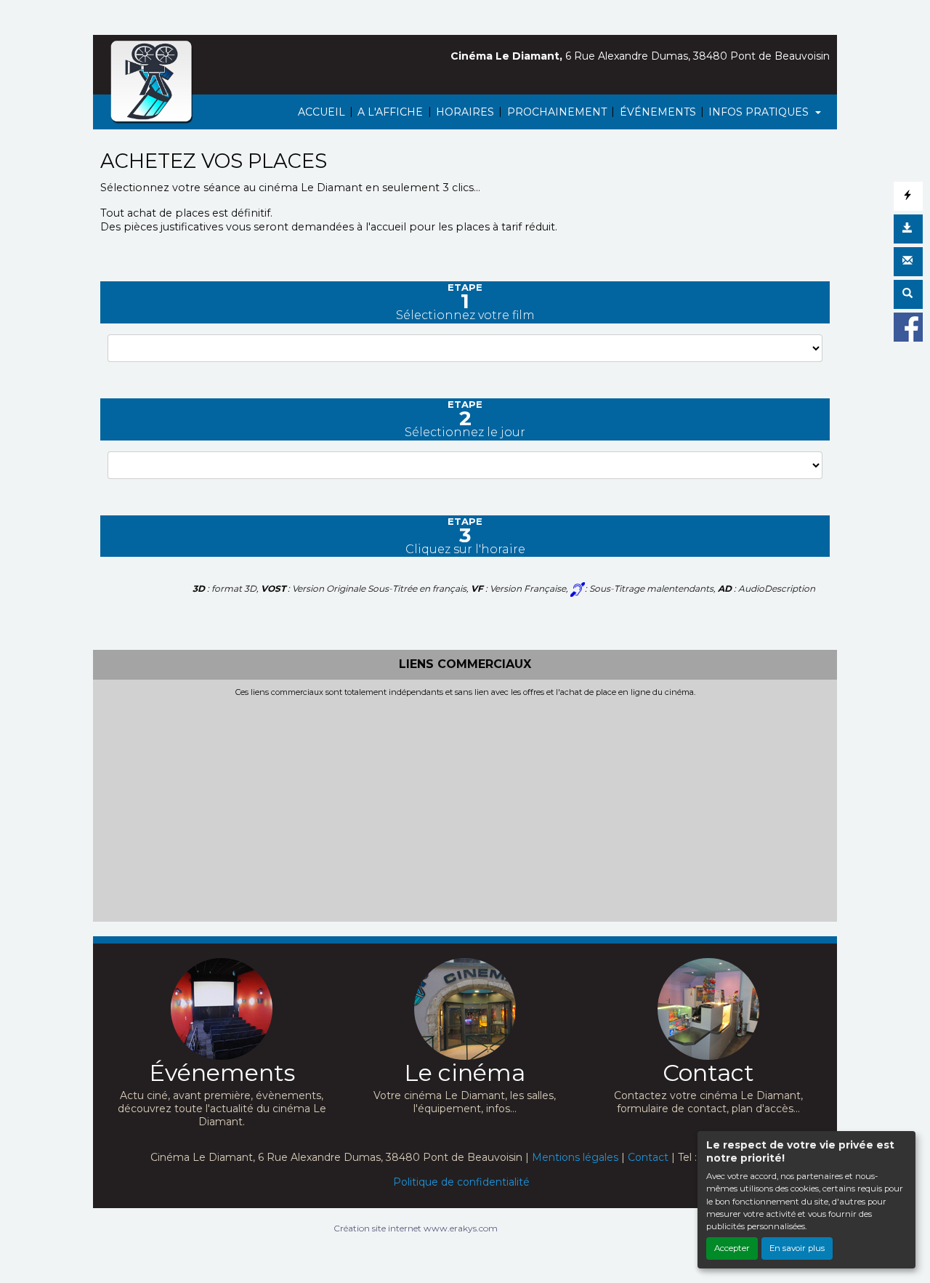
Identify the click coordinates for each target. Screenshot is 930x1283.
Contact (648, 1157)
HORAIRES (465, 111)
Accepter (732, 1248)
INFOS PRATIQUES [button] (760, 111)
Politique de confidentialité (461, 1182)
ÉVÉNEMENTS (658, 111)
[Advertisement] (465, 806)
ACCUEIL (321, 111)
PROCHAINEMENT (557, 111)
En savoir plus (797, 1248)
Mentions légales (575, 1157)
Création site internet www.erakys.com (415, 1228)
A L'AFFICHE (390, 111)
